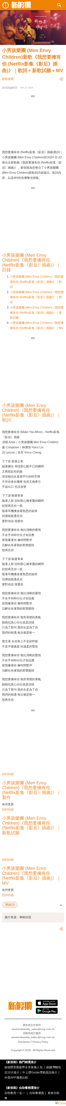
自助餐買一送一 (14, 1093)
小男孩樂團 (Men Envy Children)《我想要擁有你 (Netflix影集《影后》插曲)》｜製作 (37, 297)
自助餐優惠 (36, 1093)
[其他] (61, 80)
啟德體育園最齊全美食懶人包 (23, 1067)
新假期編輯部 (9, 87)
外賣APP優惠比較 (16, 1077)
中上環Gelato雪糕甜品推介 (39, 1072)
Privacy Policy (40, 1041)
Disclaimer (24, 1041)
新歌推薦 (8, 78)
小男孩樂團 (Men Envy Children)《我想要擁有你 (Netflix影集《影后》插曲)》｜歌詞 (37, 282)
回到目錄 (8, 774)
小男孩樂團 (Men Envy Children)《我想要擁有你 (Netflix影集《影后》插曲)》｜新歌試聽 (37, 312)
